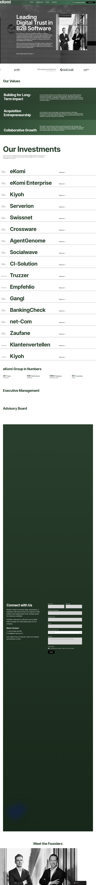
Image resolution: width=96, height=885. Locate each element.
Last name (68, 603)
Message (50, 636)
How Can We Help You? (53, 630)
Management (39, 2)
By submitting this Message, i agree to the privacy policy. (61, 648)
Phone (49, 623)
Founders (54, 2)
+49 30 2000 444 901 (80, 2)
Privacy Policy (51, 646)
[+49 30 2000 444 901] (73, 2)
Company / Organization (53, 610)
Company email (51, 616)
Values (31, 2)
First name (50, 603)
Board (47, 2)
